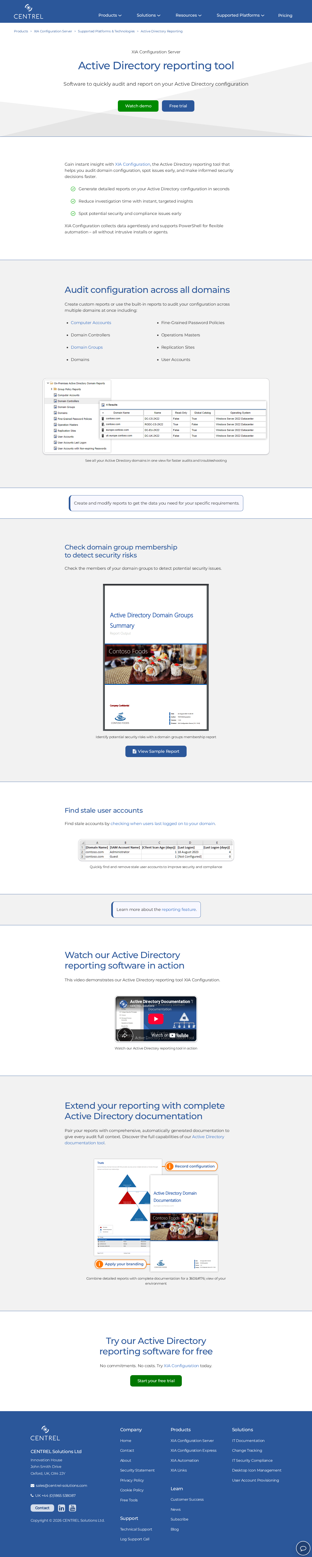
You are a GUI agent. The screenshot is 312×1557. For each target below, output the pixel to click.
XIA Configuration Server (192, 1440)
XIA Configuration (132, 164)
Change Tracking (247, 1450)
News (176, 1509)
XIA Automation (185, 1460)
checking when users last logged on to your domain (163, 823)
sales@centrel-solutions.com (61, 1485)
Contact (42, 1507)
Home (125, 1440)
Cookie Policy (132, 1490)
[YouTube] (72, 1508)
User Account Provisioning (255, 1480)
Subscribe (179, 1519)
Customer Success (187, 1499)
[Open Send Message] (303, 1548)
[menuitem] (107, 15)
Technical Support (136, 1529)
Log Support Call (134, 1539)
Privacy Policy (132, 1480)
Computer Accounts (91, 322)
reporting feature (179, 909)
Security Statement (137, 1470)
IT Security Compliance (252, 1460)
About (125, 1460)
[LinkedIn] (61, 1508)
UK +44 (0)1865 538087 (55, 1495)
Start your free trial (156, 1380)
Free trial (178, 105)
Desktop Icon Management (256, 1470)
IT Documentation (248, 1440)
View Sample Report (158, 751)
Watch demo (138, 105)
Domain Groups (87, 347)
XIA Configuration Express (194, 1450)
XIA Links (179, 1470)
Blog (175, 1529)
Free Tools (129, 1500)
